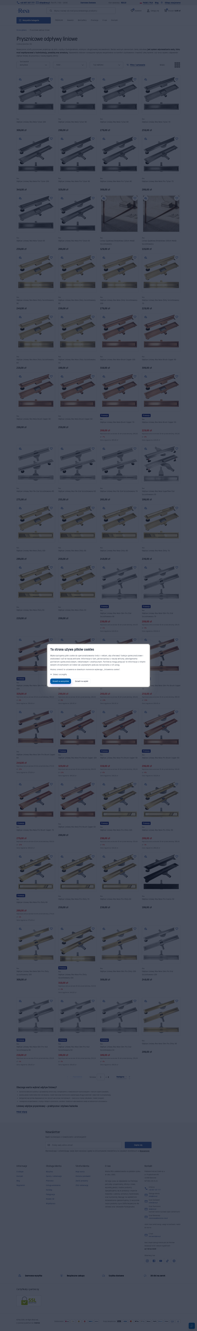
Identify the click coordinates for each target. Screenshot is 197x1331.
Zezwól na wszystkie (60, 681)
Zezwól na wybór (81, 681)
